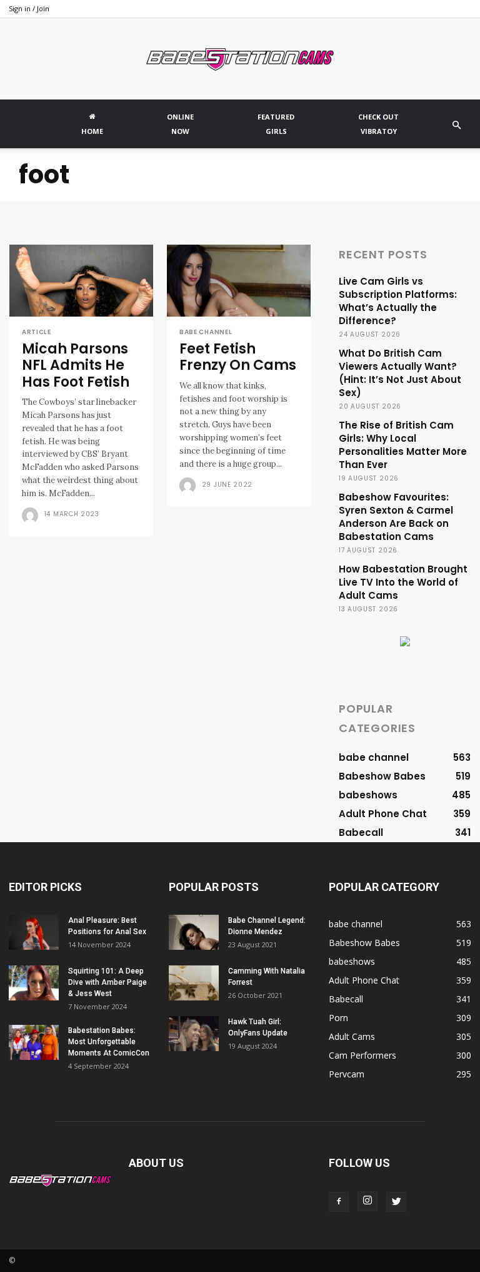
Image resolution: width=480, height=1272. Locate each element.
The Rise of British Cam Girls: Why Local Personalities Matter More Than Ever (403, 445)
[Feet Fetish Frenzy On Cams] (239, 281)
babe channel (205, 332)
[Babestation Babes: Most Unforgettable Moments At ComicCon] (34, 1042)
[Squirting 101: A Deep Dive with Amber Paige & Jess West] (34, 982)
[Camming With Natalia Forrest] (194, 982)
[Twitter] (396, 1202)
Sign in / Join (29, 8)
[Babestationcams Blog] (240, 59)
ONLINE (180, 124)
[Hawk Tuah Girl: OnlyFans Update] (194, 1033)
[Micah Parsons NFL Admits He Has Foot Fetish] (81, 281)
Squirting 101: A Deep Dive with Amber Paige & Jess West (107, 982)
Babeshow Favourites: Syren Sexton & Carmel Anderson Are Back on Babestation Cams (396, 517)
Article (36, 332)
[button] (456, 125)
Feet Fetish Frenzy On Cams (237, 357)
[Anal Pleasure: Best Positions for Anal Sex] (34, 932)
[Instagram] (368, 1201)
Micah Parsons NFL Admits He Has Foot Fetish (75, 365)
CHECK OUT (378, 124)
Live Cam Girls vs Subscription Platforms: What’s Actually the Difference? (398, 301)
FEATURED (276, 124)
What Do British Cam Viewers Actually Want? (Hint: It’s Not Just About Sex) (400, 373)
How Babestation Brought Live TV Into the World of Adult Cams (403, 582)
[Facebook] (339, 1202)
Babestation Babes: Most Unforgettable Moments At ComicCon (109, 1041)
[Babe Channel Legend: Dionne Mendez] (194, 932)
